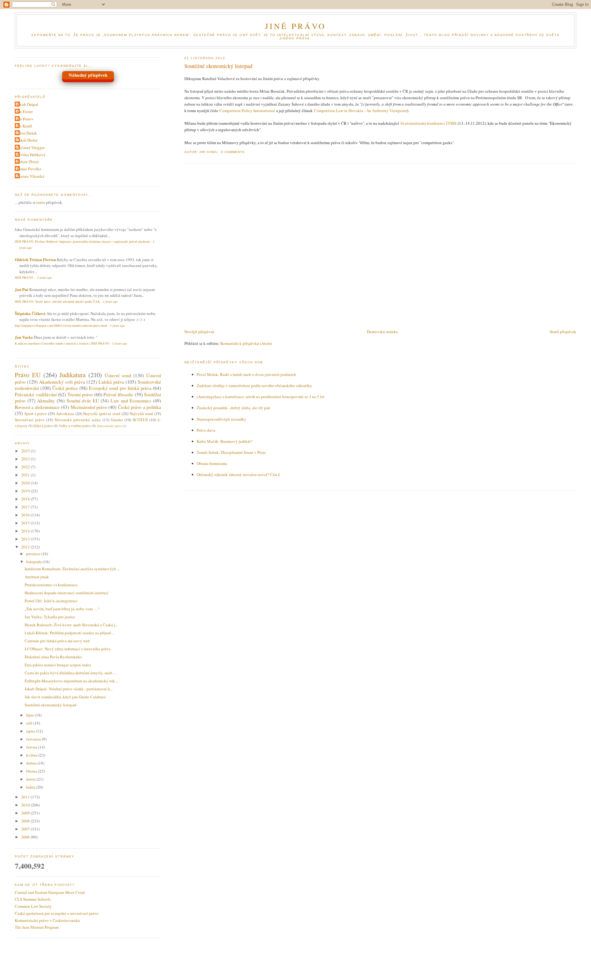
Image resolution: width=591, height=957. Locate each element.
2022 (26, 467)
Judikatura (72, 374)
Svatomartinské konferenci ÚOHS (428, 123)
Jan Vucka (24, 337)
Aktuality (46, 401)
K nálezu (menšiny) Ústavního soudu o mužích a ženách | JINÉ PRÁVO (62, 343)
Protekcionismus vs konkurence (51, 585)
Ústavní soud (118, 375)
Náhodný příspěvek (88, 75)
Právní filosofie (118, 394)
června (32, 747)
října (30, 715)
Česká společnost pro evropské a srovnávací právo (56, 913)
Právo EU (28, 374)
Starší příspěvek (563, 331)
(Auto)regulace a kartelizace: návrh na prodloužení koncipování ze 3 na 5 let (260, 396)
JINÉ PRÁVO (295, 26)
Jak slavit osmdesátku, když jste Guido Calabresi (65, 697)
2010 (26, 805)
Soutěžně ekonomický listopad (218, 66)
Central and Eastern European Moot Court (50, 892)
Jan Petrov (25, 119)
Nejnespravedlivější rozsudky (221, 419)
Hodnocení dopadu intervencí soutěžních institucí (66, 593)
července (34, 739)
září (29, 723)
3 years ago (119, 343)
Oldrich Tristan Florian (35, 259)
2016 (26, 515)
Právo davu (206, 430)
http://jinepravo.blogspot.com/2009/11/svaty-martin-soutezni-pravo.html (61, 325)
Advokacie (65, 413)
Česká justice (65, 388)
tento (40, 202)
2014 (26, 531)
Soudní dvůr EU (82, 401)
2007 (26, 829)
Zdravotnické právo (109, 426)
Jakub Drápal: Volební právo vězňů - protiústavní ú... (69, 689)
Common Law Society (33, 906)
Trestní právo (80, 394)
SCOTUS (140, 419)
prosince (33, 553)
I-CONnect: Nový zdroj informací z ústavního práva (68, 649)
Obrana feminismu (212, 463)
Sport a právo (35, 413)
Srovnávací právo (30, 419)
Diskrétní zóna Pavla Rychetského (53, 657)
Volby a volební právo (75, 425)
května (32, 755)
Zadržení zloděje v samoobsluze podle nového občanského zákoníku (254, 385)
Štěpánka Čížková (30, 313)
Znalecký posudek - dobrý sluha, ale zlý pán (233, 407)
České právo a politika (139, 407)
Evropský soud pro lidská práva (120, 388)
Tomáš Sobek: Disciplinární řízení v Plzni (231, 452)
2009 (26, 813)
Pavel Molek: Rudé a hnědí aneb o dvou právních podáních (246, 374)
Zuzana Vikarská (30, 176)
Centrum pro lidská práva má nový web (57, 641)
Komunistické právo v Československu (47, 920)
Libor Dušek (26, 133)
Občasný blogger (30, 147)
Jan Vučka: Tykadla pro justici (50, 617)
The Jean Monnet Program (36, 927)
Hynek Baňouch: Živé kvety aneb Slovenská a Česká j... (71, 625)
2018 (26, 499)
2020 (26, 483)
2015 (26, 523)
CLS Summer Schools (33, 899)
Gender (117, 419)
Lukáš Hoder (27, 140)
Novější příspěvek (199, 331)
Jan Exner (24, 111)
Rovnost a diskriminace (37, 407)
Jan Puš (21, 289)
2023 (26, 459)
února (31, 779)
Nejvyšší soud (141, 413)
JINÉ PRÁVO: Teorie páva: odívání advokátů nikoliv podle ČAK (57, 301)
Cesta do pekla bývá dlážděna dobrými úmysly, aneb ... (70, 673)
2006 (26, 837)
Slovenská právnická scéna (77, 419)
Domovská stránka (382, 331)
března (32, 771)
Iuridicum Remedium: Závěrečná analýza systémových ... (72, 568)
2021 (26, 475)
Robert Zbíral (27, 161)
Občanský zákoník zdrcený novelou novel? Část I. (238, 474)
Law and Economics (131, 401)
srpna (31, 731)
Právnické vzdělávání (36, 394)
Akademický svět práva (62, 382)
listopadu (34, 561)
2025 (26, 451)
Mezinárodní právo (88, 407)
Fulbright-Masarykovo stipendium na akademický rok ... (72, 681)
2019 (26, 491)
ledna (31, 787)
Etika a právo (43, 425)
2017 (26, 507)
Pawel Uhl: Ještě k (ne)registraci (51, 601)
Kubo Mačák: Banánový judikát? (224, 441)
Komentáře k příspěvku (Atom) (246, 343)
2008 (26, 821)
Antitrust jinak (37, 576)
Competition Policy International (247, 110)
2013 (26, 539)
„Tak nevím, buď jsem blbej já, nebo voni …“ (62, 609)
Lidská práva (111, 382)
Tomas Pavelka (28, 169)
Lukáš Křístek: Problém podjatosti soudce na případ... (69, 633)
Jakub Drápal (27, 104)
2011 (26, 797)
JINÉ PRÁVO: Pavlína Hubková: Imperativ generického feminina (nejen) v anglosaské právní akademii (82, 241)
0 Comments (233, 152)
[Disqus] (380, 247)
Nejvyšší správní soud (101, 413)
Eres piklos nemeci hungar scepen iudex (58, 665)
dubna (32, 763)
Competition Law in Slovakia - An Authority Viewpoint (360, 110)
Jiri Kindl (24, 126)
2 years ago (44, 277)
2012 (26, 547)
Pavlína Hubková (30, 154)
